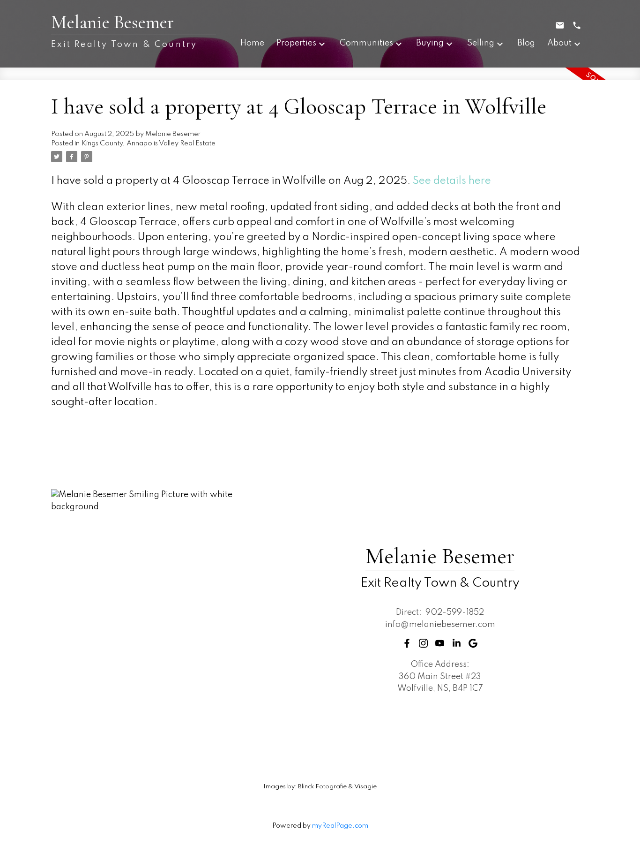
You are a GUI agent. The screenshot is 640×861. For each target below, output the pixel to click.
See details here (452, 181)
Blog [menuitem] (526, 43)
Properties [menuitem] (296, 43)
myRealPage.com (340, 826)
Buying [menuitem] (430, 43)
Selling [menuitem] (480, 43)
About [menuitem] (559, 43)
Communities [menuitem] (366, 43)
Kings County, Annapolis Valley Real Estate (149, 143)
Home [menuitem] (252, 43)
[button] (406, 643)
